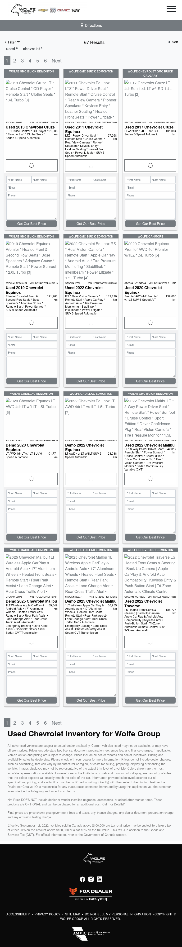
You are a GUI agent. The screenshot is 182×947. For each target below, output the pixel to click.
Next (57, 60)
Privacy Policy (48, 914)
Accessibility (18, 914)
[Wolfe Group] (47, 9)
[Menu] (171, 9)
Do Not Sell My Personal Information (118, 914)
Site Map (73, 914)
